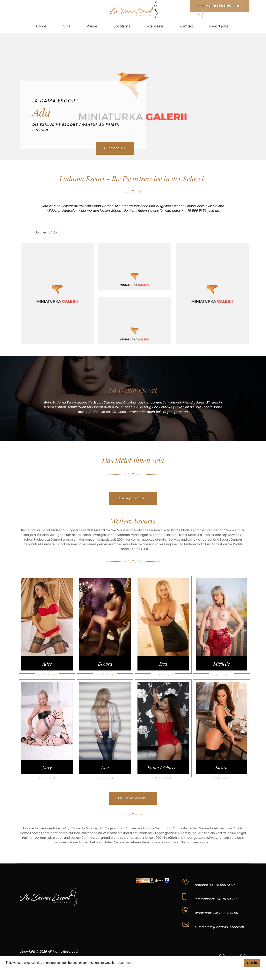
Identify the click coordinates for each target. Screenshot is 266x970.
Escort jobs (219, 26)
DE (238, 6)
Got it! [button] (252, 963)
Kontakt (186, 26)
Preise (92, 26)
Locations (122, 26)
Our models (113, 148)
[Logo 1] (133, 10)
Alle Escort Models (131, 798)
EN (199, 14)
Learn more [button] (125, 962)
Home (41, 26)
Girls (66, 26)
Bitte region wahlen (131, 498)
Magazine (155, 26)
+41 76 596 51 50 (218, 6)
